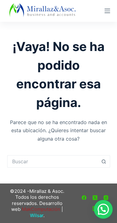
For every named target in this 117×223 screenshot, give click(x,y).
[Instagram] (106, 197)
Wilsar (36, 215)
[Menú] (107, 11)
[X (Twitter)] (95, 197)
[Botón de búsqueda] (104, 161)
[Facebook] (84, 197)
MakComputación (41, 209)
